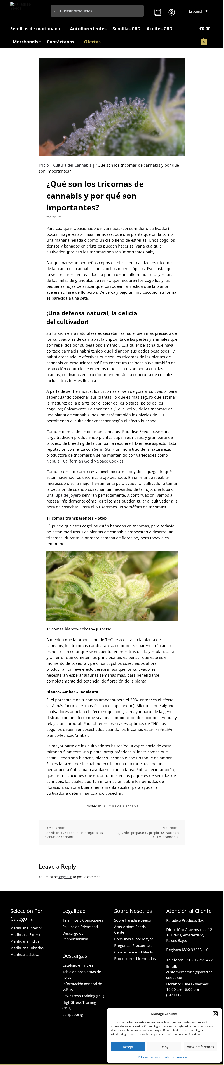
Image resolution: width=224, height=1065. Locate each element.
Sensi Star (103, 449)
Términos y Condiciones (82, 920)
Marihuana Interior (26, 928)
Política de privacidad (175, 1057)
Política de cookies (149, 1057)
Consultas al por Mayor (133, 938)
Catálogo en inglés (77, 965)
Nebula (53, 461)
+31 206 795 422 (189, 959)
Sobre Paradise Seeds (132, 920)
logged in (65, 877)
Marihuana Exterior (26, 934)
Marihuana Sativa (24, 954)
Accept (128, 1046)
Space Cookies (110, 461)
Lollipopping (72, 1014)
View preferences (200, 1046)
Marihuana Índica (24, 941)
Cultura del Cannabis (72, 165)
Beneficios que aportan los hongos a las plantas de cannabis (74, 835)
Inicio (44, 165)
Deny (164, 1046)
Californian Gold (78, 461)
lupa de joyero (67, 495)
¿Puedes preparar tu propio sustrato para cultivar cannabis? (148, 835)
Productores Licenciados (135, 958)
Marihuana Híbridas (27, 947)
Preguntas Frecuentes (133, 945)
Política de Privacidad (80, 926)
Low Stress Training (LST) (83, 995)
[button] (215, 1013)
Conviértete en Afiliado (133, 952)
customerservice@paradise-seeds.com (190, 972)
